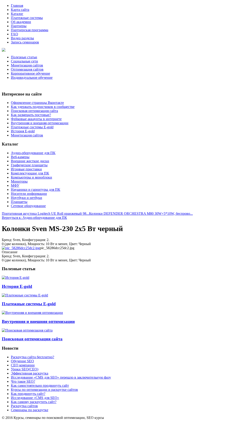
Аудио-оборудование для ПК (33, 153)
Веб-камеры (20, 157)
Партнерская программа (29, 30)
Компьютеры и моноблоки (31, 177)
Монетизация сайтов (27, 65)
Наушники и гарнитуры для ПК (35, 189)
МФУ (15, 185)
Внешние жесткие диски (30, 161)
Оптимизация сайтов (27, 69)
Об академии (21, 22)
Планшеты (19, 202)
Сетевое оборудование (28, 206)
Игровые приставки (26, 169)
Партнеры (19, 26)
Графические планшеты (29, 165)
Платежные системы (27, 18)
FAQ (14, 34)
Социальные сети (24, 61)
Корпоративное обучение (30, 73)
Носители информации (29, 194)
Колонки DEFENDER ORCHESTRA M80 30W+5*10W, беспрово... (141, 213)
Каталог (17, 14)
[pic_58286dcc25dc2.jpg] (21, 248)
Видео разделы (22, 38)
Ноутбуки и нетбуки (26, 198)
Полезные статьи (24, 57)
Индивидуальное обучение (32, 77)
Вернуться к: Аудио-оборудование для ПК (34, 218)
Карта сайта (20, 10)
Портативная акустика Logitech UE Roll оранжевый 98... (45, 213)
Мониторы (19, 181)
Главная (17, 5)
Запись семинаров (25, 42)
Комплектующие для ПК (30, 173)
